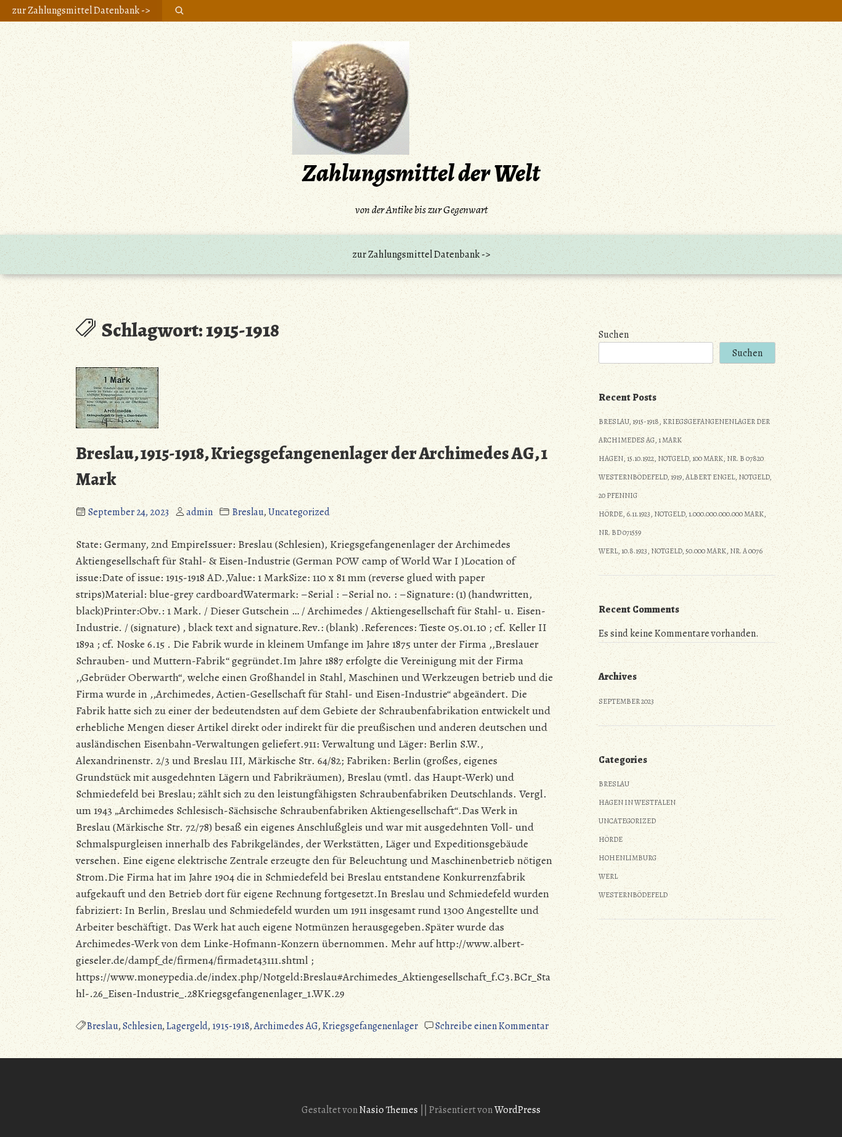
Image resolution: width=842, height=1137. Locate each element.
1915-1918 (231, 1026)
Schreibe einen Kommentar (492, 1026)
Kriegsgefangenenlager (370, 1026)
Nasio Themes (389, 1110)
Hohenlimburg (627, 858)
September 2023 (626, 701)
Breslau (248, 512)
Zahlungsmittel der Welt (421, 173)
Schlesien (142, 1026)
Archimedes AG (286, 1026)
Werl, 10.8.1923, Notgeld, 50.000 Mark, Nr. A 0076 (680, 551)
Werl (608, 876)
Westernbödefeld (633, 895)
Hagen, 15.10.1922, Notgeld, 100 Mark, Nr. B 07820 (681, 458)
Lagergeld (187, 1026)
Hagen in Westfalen (637, 802)
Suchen (614, 334)
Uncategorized (299, 512)
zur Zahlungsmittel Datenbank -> (81, 10)
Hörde (611, 839)
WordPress (517, 1110)
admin (199, 512)
